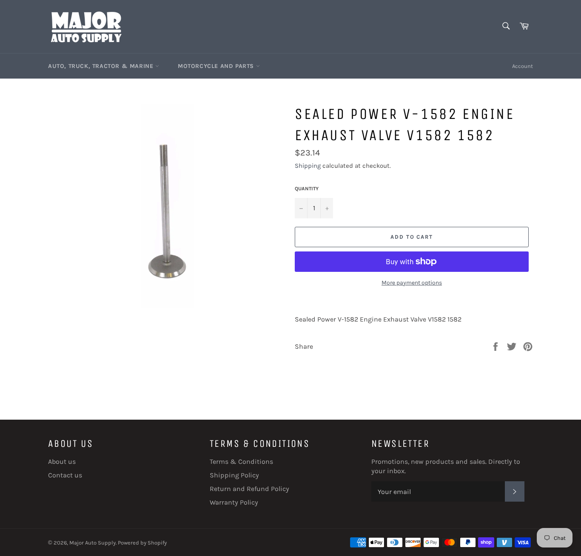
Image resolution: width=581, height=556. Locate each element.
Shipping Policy (234, 475)
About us (62, 461)
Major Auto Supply (92, 542)
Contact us (65, 475)
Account (522, 66)
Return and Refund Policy (249, 489)
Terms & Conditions (241, 461)
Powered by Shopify (142, 542)
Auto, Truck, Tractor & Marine (101, 66)
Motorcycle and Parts (217, 66)
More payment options (412, 282)
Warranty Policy (234, 502)
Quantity (307, 189)
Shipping (308, 165)
